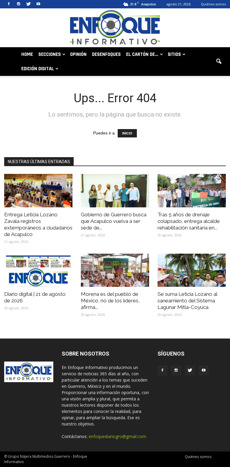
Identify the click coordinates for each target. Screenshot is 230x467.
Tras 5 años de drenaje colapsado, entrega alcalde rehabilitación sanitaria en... (189, 221)
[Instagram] (18, 4)
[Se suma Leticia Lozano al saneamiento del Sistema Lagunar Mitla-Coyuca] (192, 270)
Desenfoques (106, 54)
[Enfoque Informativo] (115, 28)
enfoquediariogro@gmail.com (117, 436)
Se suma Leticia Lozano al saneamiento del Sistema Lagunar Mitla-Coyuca (187, 300)
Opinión (78, 54)
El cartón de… (142, 54)
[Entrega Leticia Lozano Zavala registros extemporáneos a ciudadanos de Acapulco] (38, 190)
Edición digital (37, 68)
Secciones (49, 54)
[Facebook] (8, 4)
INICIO (127, 133)
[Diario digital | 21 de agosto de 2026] (38, 270)
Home (27, 54)
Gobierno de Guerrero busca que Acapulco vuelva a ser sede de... (113, 221)
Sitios (174, 54)
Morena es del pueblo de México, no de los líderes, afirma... (110, 300)
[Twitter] (28, 4)
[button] (218, 61)
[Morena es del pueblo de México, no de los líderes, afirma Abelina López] (115, 270)
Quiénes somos (213, 4)
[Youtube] (38, 4)
